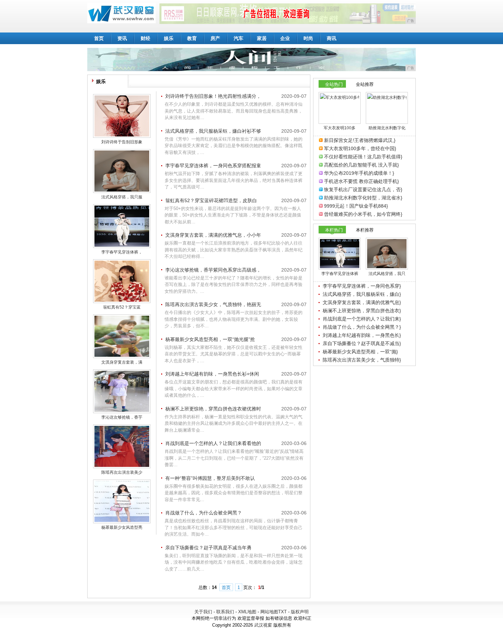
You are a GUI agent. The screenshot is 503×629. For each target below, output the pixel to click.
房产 (215, 38)
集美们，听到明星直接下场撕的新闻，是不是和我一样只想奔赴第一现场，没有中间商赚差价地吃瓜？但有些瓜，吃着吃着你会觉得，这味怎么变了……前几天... (233, 562)
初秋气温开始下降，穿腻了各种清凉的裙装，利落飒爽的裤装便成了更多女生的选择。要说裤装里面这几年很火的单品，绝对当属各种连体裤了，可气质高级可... (233, 180)
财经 (145, 38)
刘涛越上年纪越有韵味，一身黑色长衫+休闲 (212, 374)
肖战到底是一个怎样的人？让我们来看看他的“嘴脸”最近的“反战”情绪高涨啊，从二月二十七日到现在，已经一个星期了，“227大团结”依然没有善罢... (234, 458)
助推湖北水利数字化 (387, 128)
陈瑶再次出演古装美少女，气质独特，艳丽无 (213, 304)
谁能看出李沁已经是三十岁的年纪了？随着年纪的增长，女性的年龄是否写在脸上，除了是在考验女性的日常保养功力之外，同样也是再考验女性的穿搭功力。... (233, 284)
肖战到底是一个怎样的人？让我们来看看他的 (213, 443)
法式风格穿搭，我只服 (121, 197)
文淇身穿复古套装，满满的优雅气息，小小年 (213, 235)
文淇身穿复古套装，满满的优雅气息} (362, 302)
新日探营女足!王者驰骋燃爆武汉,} (360, 140)
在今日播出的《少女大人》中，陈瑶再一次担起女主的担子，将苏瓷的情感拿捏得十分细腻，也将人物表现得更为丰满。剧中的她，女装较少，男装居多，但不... (233, 319)
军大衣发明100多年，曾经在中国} (360, 148)
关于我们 (203, 611)
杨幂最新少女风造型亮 (121, 527)
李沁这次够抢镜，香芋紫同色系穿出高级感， (213, 270)
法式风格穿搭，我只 (387, 273)
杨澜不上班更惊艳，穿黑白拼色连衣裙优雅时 (213, 408)
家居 (262, 38)
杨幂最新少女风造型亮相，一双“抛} (360, 351)
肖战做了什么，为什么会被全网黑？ (203, 512)
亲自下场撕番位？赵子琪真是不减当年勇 (208, 547)
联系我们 (225, 611)
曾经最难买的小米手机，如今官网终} (363, 214)
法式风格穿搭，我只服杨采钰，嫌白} (362, 294)
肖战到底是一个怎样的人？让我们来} (362, 319)
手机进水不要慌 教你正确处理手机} (361, 181)
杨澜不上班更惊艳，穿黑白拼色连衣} (362, 310)
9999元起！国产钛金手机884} (356, 206)
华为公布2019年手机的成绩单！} (359, 173)
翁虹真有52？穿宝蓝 (122, 307)
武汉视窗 (263, 625)
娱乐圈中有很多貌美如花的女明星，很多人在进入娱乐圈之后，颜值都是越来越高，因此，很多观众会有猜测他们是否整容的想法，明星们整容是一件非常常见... (233, 493)
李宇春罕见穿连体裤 (339, 273)
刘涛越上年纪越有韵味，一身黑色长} (362, 335)
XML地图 (247, 611)
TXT (282, 611)
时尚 (308, 38)
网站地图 (269, 611)
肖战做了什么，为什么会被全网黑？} (362, 327)
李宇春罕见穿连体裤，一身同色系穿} (362, 286)
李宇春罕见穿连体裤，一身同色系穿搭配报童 (213, 165)
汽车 (238, 38)
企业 (285, 38)
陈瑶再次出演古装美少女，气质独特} (362, 360)
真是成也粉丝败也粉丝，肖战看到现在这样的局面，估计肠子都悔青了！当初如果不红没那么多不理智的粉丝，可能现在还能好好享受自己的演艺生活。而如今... (233, 527)
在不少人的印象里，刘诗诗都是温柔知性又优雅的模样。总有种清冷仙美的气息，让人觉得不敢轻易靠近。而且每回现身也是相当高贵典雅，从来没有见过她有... (233, 111)
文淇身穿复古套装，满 (121, 362)
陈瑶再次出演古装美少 (121, 472)
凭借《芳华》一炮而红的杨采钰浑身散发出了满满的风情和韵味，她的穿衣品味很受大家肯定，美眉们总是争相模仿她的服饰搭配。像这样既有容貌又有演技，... (233, 145)
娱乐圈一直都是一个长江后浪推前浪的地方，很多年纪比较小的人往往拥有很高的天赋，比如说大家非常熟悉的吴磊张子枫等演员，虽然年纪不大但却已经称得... (233, 249)
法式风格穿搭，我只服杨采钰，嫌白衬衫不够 (213, 131)
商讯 (331, 38)
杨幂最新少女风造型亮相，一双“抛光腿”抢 (210, 339)
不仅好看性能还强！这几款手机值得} (363, 156)
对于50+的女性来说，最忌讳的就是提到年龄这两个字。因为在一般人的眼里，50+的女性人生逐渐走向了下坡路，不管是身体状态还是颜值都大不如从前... (233, 215)
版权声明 (300, 611)
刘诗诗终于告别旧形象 (121, 142)
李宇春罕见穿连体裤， (121, 252)
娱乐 (168, 38)
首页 (99, 38)
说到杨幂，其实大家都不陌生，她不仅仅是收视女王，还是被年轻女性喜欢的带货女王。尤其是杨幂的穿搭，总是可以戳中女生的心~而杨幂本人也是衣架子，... (233, 354)
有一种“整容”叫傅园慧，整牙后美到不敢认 (210, 478)
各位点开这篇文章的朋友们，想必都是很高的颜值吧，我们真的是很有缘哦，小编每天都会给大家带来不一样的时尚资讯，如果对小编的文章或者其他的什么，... (233, 388)
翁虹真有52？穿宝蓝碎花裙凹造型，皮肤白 (211, 200)
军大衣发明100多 (340, 128)
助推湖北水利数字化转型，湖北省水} (363, 197)
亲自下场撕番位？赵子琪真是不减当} (362, 343)
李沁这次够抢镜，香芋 (121, 417)
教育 (192, 38)
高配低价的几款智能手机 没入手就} (361, 165)
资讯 (122, 38)
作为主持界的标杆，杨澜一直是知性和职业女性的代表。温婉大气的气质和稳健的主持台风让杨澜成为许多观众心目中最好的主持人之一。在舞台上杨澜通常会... (233, 423)
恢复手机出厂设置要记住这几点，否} (363, 189)
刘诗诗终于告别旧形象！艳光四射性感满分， (213, 96)
